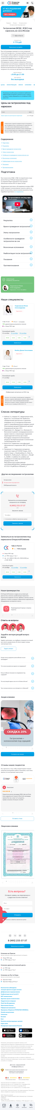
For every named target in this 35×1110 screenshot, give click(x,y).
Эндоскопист (19, 311)
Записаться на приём (15, 47)
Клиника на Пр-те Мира (9, 975)
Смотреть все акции (17, 754)
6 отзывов (21, 321)
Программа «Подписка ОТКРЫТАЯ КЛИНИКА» (14, 1010)
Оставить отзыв (17, 818)
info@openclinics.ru (17, 1066)
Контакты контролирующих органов (11, 1021)
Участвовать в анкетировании (16, 1072)
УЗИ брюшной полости (10, 485)
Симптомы (4, 1014)
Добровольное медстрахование (10, 992)
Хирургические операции (8, 1001)
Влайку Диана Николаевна (24, 350)
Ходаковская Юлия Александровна (21, 307)
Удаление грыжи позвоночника (10, 998)
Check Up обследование (8, 1003)
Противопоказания (8, 167)
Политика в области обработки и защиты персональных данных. (17, 1091)
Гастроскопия (7, 480)
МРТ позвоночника (6, 996)
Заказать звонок (17, 523)
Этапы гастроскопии (8, 152)
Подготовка (6, 143)
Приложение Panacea (7, 1005)
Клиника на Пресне (8, 953)
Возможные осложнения (10, 158)
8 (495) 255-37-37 (32, 3)
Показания (6, 164)
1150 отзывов (21, 549)
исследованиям (19, 191)
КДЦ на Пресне (19, 35)
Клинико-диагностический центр (13, 965)
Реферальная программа (8, 1007)
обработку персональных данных (20, 519)
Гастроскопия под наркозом (11, 482)
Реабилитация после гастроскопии (12, 161)
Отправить (17, 915)
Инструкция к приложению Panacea (11, 1025)
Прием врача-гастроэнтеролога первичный (11, 115)
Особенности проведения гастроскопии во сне (16, 155)
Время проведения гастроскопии (12, 149)
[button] (29, 337)
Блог (2, 1019)
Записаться (17, 343)
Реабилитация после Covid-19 (9, 994)
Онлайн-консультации (7, 1012)
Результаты (6, 146)
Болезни (3, 1016)
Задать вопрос (8, 648)
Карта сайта (4, 1023)
